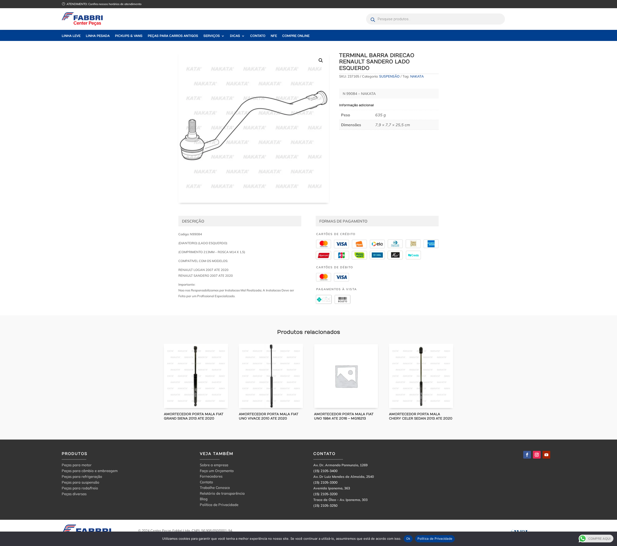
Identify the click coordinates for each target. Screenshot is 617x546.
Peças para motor (77, 465)
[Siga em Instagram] (537, 455)
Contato (257, 36)
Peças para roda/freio (80, 488)
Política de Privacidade (219, 505)
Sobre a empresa (214, 465)
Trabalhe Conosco (215, 488)
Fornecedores (211, 477)
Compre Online (295, 36)
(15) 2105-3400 (325, 471)
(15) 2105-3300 (325, 482)
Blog (204, 499)
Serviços (211, 36)
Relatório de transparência (222, 494)
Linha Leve (71, 36)
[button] (320, 60)
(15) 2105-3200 (325, 494)
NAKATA (417, 76)
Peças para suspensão (80, 482)
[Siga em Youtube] (546, 455)
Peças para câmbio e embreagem (90, 470)
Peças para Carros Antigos (173, 36)
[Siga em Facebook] (527, 455)
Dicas (235, 36)
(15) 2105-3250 (325, 505)
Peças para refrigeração (82, 476)
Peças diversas (74, 494)
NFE (274, 36)
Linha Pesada (98, 36)
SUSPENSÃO (389, 76)
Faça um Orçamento (217, 471)
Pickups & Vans (128, 36)
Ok (408, 538)
